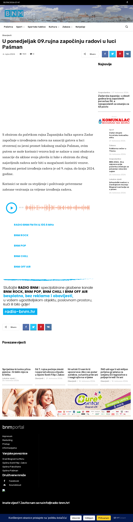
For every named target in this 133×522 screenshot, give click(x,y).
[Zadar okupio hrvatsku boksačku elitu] (102, 133)
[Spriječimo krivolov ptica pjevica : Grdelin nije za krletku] (17, 356)
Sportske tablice (37, 27)
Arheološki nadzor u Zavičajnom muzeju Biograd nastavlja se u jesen (119, 185)
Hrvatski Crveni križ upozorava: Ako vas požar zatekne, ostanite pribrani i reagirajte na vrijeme (83, 373)
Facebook (14, 481)
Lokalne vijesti (115, 179)
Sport (19, 27)
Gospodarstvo (104, 92)
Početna (8, 27)
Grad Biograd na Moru (13, 459)
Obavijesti (7, 35)
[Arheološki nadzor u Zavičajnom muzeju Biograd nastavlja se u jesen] (102, 183)
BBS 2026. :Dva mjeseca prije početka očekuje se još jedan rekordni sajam (119, 166)
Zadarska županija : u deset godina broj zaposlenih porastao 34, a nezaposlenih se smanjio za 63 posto (114, 101)
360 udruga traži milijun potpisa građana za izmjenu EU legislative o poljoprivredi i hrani (114, 373)
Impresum (7, 436)
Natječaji (80, 27)
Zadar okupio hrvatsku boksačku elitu (118, 135)
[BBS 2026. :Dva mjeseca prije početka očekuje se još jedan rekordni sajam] (102, 162)
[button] (126, 27)
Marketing (7, 440)
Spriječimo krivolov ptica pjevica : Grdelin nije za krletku (16, 372)
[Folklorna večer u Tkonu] (102, 149)
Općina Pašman (10, 470)
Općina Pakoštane (11, 466)
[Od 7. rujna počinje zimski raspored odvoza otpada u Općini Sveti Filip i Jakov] (50, 356)
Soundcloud (15, 485)
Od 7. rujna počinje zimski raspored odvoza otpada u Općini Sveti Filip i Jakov (49, 372)
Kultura (53, 27)
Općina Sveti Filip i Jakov (14, 463)
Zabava (66, 27)
